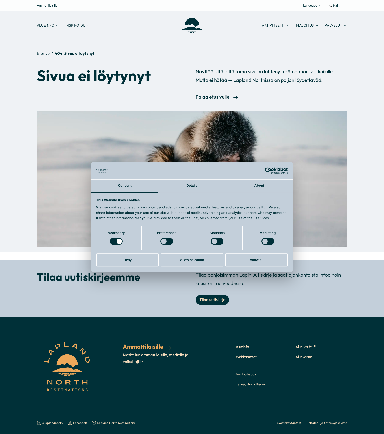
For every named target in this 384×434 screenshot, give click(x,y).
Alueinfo (242, 347)
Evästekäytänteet (289, 423)
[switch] (166, 241)
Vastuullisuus (246, 374)
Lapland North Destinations (116, 423)
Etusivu (43, 53)
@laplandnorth (52, 423)
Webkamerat (246, 357)
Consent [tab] (125, 186)
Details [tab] (192, 186)
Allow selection (192, 260)
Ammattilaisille (47, 5)
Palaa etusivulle (213, 97)
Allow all (256, 260)
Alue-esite (303, 347)
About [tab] (259, 186)
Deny (128, 260)
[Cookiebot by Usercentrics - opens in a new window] (268, 171)
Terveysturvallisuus (250, 384)
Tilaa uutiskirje (213, 300)
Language (310, 5)
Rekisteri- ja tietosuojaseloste (327, 423)
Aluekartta (303, 357)
